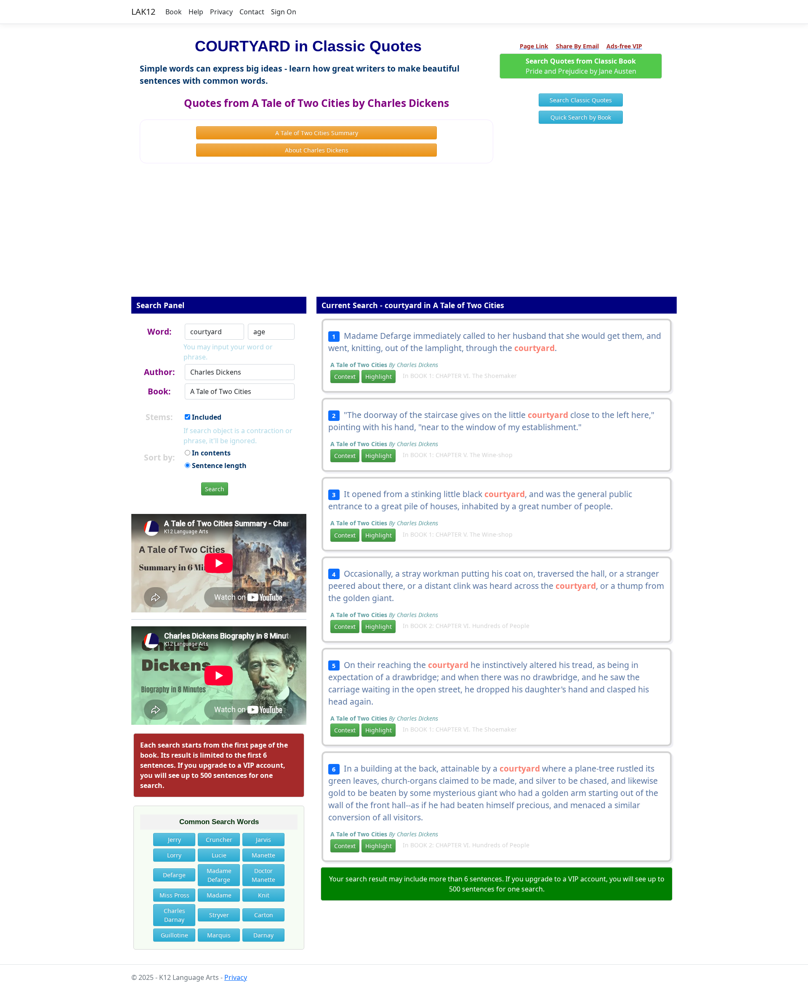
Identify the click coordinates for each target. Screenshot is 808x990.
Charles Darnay (174, 915)
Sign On (283, 11)
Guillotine (174, 935)
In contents (210, 453)
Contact (251, 11)
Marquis (219, 935)
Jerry (174, 840)
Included (205, 417)
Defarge (174, 875)
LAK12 (143, 11)
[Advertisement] (404, 236)
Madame (219, 895)
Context (345, 377)
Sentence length (218, 465)
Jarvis (263, 840)
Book (173, 11)
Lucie (219, 855)
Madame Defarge (219, 875)
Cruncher (219, 840)
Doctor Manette (263, 875)
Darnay (263, 935)
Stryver (219, 915)
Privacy (221, 11)
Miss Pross (174, 895)
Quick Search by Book (580, 117)
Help (196, 11)
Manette (263, 855)
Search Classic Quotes (581, 100)
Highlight (378, 377)
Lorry (174, 855)
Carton (263, 915)
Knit (263, 895)
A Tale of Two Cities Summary (316, 133)
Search (214, 489)
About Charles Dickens (316, 150)
